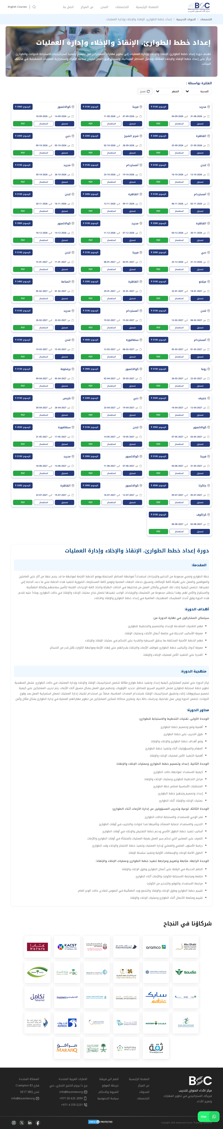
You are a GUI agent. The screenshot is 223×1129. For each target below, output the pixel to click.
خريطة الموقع (110, 1085)
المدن (104, 7)
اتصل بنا (68, 7)
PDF (158, 124)
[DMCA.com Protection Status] (101, 1122)
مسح (142, 91)
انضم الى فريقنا (109, 1079)
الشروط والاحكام (109, 1092)
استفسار (179, 124)
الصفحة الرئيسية (147, 7)
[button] (19, 7)
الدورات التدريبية (186, 19)
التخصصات (122, 7)
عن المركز (87, 7)
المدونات (144, 1092)
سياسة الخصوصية (108, 1098)
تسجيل (200, 124)
